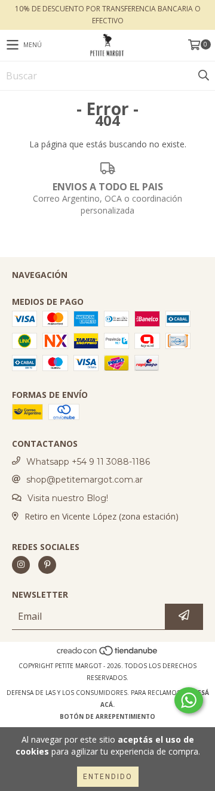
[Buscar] (203, 76)
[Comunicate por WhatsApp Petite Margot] (188, 700)
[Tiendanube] (108, 654)
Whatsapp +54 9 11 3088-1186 (88, 461)
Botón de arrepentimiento (107, 716)
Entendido (108, 777)
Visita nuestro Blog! (67, 498)
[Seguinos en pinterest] (47, 565)
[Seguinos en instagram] (21, 565)
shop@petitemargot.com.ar (84, 479)
